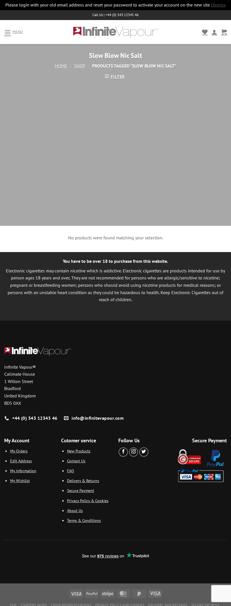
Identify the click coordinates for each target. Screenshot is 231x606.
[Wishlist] (205, 32)
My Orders (19, 451)
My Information (23, 470)
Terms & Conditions (84, 520)
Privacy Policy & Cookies (87, 500)
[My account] (214, 32)
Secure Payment (80, 490)
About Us (75, 510)
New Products (78, 451)
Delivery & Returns (83, 480)
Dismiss (218, 5)
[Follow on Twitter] (143, 452)
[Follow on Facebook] (123, 452)
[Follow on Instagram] (133, 452)
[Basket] (224, 32)
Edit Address (21, 460)
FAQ (70, 470)
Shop (79, 66)
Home (61, 66)
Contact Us (76, 460)
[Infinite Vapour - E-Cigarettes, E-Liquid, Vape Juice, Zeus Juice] (115, 31)
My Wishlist (20, 480)
